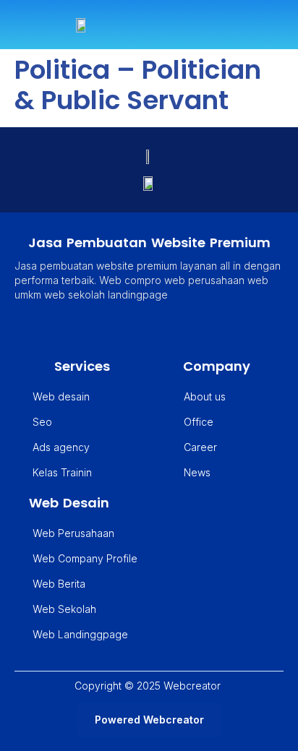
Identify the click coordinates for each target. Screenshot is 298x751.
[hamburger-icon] (267, 24)
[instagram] (178, 331)
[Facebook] (145, 331)
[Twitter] (112, 331)
